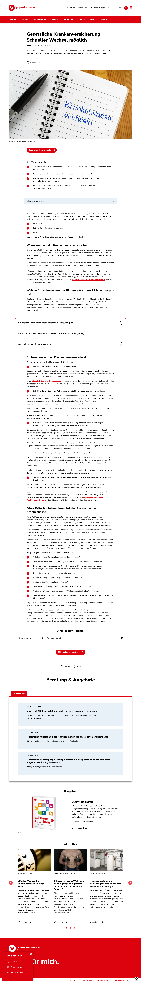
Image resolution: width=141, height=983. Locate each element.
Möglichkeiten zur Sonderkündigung (88, 279)
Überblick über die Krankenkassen (47, 381)
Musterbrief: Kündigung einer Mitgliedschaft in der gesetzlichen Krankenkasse (67, 736)
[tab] (66, 928)
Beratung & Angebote (39, 150)
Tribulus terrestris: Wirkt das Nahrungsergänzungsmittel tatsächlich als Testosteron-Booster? (69, 885)
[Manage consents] (136, 978)
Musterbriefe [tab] (19, 694)
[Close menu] (31, 954)
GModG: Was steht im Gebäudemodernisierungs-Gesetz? (31, 884)
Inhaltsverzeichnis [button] (35, 200)
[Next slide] (130, 883)
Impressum (87, 980)
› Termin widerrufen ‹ (121, 980)
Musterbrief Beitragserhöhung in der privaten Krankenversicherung (62, 711)
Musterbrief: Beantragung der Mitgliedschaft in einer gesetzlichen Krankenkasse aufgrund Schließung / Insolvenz (68, 761)
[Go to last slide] (11, 883)
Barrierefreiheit (102, 980)
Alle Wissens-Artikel (69, 652)
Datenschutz (73, 980)
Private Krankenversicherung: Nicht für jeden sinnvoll (39, 638)
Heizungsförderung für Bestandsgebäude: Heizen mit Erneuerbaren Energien (105, 884)
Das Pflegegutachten (83, 801)
